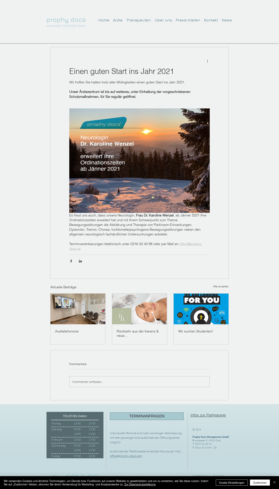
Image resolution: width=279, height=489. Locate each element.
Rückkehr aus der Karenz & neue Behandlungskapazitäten (138, 333)
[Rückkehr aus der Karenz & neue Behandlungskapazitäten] (139, 309)
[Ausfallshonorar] (77, 309)
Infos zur (198, 415)
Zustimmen (260, 482)
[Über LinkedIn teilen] (80, 261)
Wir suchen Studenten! (195, 331)
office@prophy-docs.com (126, 456)
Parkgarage (216, 415)
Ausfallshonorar (67, 331)
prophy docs (66, 19)
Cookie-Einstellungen (231, 482)
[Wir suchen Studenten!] (201, 309)
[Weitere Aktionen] (207, 61)
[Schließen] (274, 482)
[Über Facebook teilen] (71, 261)
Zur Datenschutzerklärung (140, 484)
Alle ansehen (221, 286)
